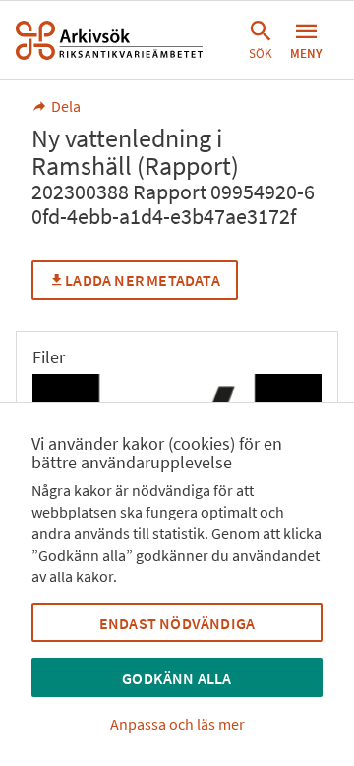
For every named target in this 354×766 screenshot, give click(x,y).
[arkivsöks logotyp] (109, 40)
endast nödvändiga (177, 622)
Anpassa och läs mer (177, 724)
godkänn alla (176, 677)
